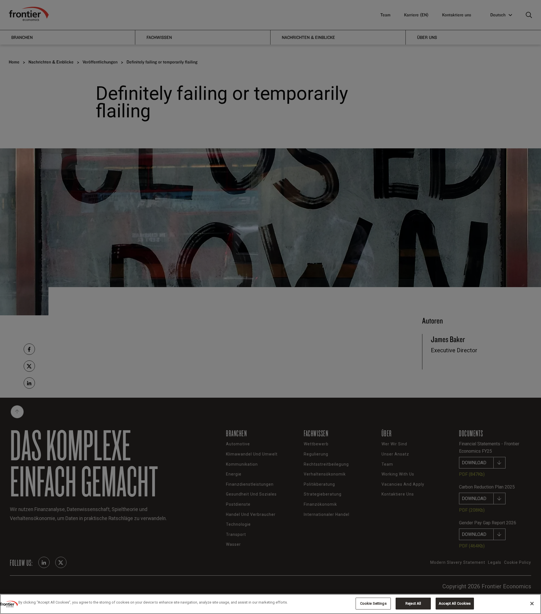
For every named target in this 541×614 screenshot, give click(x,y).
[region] (270, 604)
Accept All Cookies (455, 603)
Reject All (413, 603)
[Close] (532, 603)
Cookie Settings (373, 603)
